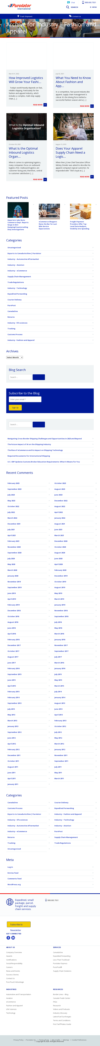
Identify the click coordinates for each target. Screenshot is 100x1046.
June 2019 (11, 593)
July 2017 (58, 657)
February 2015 (13, 691)
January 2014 (59, 697)
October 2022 (13, 506)
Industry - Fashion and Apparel (21, 340)
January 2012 (59, 749)
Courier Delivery (14, 300)
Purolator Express (60, 963)
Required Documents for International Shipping (29, 456)
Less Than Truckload (61, 960)
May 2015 (58, 680)
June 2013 (58, 709)
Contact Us (76, 16)
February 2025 (13, 483)
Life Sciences (11, 1009)
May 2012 (58, 738)
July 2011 (58, 767)
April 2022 (58, 512)
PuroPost (12, 305)
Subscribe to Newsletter (16, 925)
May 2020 (11, 564)
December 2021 (14, 524)
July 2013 (11, 709)
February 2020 (60, 570)
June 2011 (11, 772)
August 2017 (13, 657)
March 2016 (59, 663)
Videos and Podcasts (61, 1009)
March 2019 (59, 599)
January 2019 (59, 605)
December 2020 (60, 541)
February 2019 (13, 605)
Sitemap (66, 1040)
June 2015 (11, 680)
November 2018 (60, 610)
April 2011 (12, 778)
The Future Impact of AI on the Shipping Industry (29, 444)
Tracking (11, 328)
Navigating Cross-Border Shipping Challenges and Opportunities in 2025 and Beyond (45, 438)
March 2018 (59, 634)
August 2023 (59, 489)
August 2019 (59, 587)
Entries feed (13, 873)
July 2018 (58, 622)
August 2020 (59, 552)
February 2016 (13, 668)
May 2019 (58, 593)
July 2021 (11, 529)
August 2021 (59, 524)
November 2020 (14, 547)
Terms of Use (44, 1040)
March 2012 (59, 744)
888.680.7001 (90, 2)
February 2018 (13, 639)
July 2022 (11, 512)
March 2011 (59, 778)
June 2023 (58, 495)
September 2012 (14, 732)
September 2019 (14, 587)
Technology (10, 1013)
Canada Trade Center (61, 998)
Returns (11, 317)
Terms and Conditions (61, 1020)
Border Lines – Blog (60, 994)
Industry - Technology (17, 288)
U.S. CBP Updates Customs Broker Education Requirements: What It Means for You (44, 462)
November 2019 (14, 581)
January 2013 (13, 726)
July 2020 (11, 558)
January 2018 (59, 639)
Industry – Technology (64, 820)
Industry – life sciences (18, 820)
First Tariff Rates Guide (62, 1024)
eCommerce (11, 1002)
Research (57, 1005)
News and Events (13, 971)
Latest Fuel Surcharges (62, 1016)
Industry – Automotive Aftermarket (23, 259)
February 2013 (60, 720)
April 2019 (12, 599)
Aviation (9, 998)
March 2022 (12, 518)
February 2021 (13, 541)
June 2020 (58, 558)
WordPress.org (14, 884)
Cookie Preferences (79, 1040)
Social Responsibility (14, 963)
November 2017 (60, 645)
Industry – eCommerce (17, 270)
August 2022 (59, 506)
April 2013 (58, 715)
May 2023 (11, 500)
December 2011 (14, 755)
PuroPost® (57, 967)
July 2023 (11, 495)
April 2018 (12, 634)
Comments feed (14, 878)
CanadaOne (13, 311)
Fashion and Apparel (14, 1005)
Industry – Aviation (16, 265)
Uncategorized (14, 247)
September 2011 (61, 761)
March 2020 (12, 570)
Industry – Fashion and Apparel (68, 814)
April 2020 (58, 564)
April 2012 (12, 744)
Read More (38, 105)
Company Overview (14, 952)
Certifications (11, 960)
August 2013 (59, 703)
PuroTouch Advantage (15, 982)
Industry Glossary (60, 1013)
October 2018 (13, 616)
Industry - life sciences (17, 323)
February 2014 (13, 697)
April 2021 (12, 535)
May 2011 (58, 772)
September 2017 (61, 651)
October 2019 (60, 581)
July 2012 (58, 732)
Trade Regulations (16, 282)
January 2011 (13, 784)
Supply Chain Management (19, 276)
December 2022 (60, 500)
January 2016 (59, 668)
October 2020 (60, 547)
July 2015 (58, 674)
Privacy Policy (18, 1040)
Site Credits (56, 1040)
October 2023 (60, 483)
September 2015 (14, 674)
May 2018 (58, 628)
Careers (9, 967)
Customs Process (15, 334)
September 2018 (61, 616)
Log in (10, 867)
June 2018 (11, 628)
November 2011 (60, 755)
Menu (94, 7)
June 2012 (11, 738)
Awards (9, 956)
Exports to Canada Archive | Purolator (24, 253)
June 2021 (58, 529)
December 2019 (60, 576)
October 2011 (13, 761)
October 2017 (13, 651)
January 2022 (59, 518)
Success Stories (12, 974)
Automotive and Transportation (18, 994)
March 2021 (59, 535)
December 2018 (14, 610)
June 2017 (11, 663)
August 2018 (13, 622)
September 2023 (14, 489)
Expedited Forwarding (17, 294)
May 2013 (11, 715)
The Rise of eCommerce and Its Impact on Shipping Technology (35, 450)
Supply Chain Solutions (62, 971)
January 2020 (13, 576)
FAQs (55, 1002)
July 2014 (58, 691)
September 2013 (14, 703)
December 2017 (14, 645)
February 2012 (13, 749)
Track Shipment (26, 16)
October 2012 (60, 726)
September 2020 (14, 552)
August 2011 (13, 767)
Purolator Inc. (31, 1040)
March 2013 (12, 720)
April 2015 (12, 686)
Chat (73, 2)
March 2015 (59, 686)
